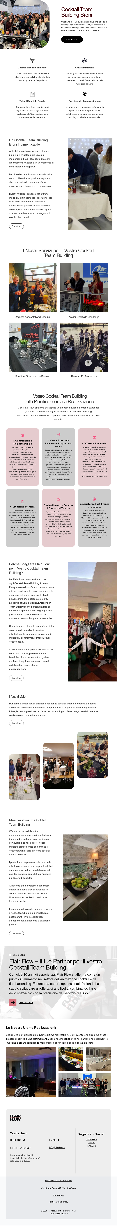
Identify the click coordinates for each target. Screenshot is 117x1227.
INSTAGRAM (91, 1139)
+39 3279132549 (20, 1148)
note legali (58, 1195)
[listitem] (22, 457)
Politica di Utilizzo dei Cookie (58, 1180)
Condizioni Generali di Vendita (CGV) (58, 1188)
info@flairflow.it (57, 1147)
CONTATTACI (26, 1002)
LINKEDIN (91, 1146)
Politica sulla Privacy (58, 1202)
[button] (103, 917)
